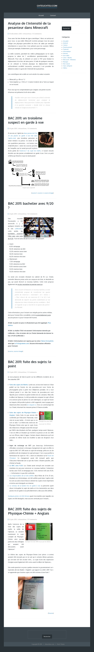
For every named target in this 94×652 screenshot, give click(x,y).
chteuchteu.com (47, 5)
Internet (65, 53)
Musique (65, 62)
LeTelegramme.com (22, 343)
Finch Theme (61, 644)
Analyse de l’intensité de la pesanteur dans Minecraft (29, 25)
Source (50, 613)
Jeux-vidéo (66, 55)
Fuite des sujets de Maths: (18, 385)
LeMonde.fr (18, 229)
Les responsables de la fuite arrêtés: (21, 476)
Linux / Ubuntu (67, 57)
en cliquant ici (31, 405)
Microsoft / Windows (69, 59)
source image (48, 193)
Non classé (66, 64)
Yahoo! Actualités (47, 341)
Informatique (67, 51)
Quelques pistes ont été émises (18, 496)
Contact (53, 15)
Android (65, 43)
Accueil (41, 15)
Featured (65, 49)
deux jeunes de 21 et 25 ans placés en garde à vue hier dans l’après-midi (22, 135)
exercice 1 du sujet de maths (30, 151)
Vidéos (65, 68)
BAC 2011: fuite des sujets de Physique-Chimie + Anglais (29, 511)
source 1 (34, 193)
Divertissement (67, 47)
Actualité (65, 41)
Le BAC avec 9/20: (16, 466)
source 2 (41, 193)
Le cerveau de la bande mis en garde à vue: (24, 486)
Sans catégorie (67, 66)
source (10, 351)
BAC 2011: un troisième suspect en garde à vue (26, 120)
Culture (65, 45)
